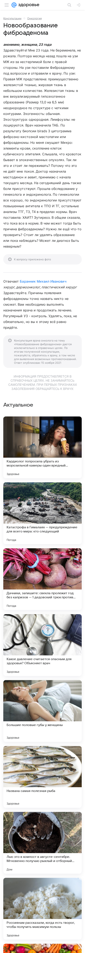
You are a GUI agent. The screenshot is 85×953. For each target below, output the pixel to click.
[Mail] (14, 5)
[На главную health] (28, 5)
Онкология (34, 18)
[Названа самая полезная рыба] (42, 777)
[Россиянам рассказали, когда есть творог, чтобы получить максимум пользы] (42, 909)
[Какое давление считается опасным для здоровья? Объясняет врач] (42, 645)
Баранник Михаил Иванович (43, 281)
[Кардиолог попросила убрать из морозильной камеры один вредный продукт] (42, 447)
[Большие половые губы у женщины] (42, 711)
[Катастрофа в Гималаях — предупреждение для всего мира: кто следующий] (42, 513)
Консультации (12, 18)
